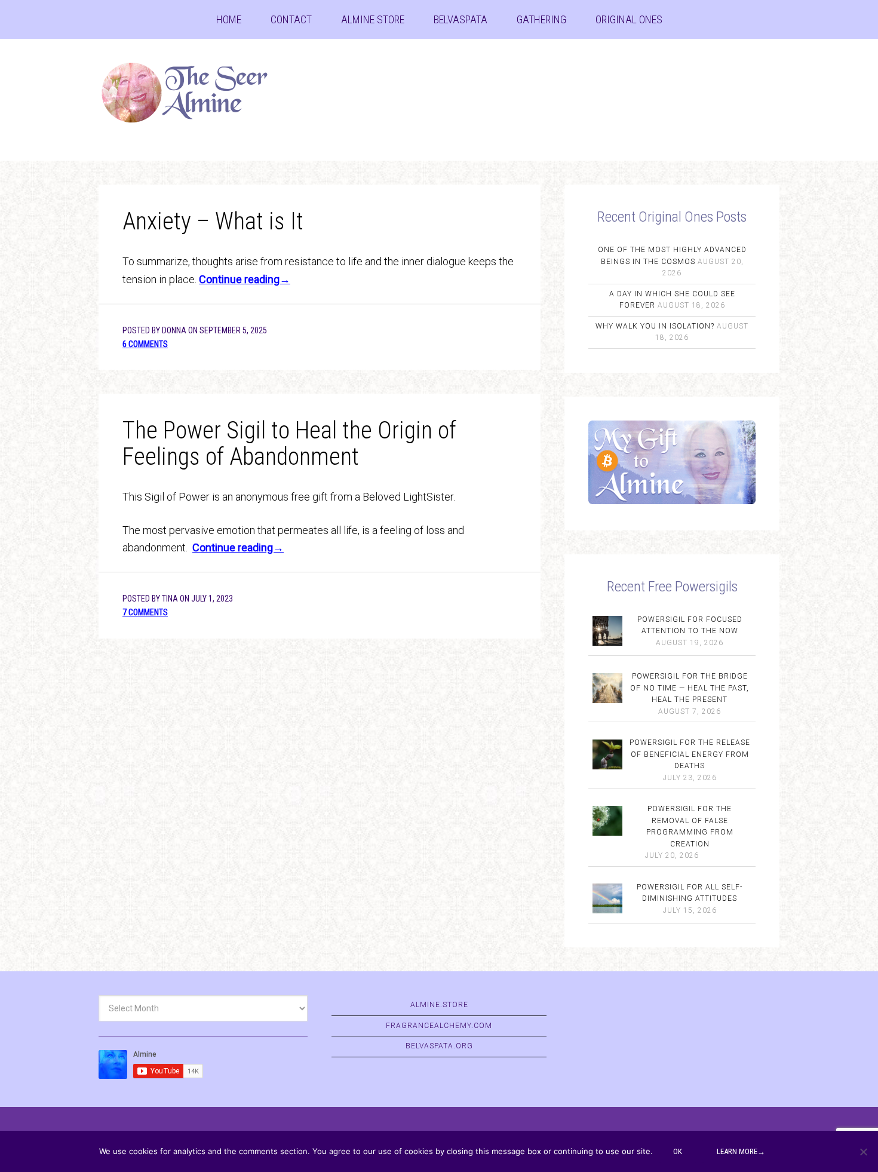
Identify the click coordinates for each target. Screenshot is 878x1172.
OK (677, 1151)
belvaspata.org (439, 1046)
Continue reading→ (244, 279)
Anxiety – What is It (212, 221)
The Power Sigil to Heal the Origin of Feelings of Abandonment (289, 443)
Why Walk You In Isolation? (654, 326)
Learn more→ (741, 1151)
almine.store (439, 1005)
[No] (863, 1152)
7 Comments (145, 612)
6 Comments (145, 344)
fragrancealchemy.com (439, 1025)
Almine (194, 92)
